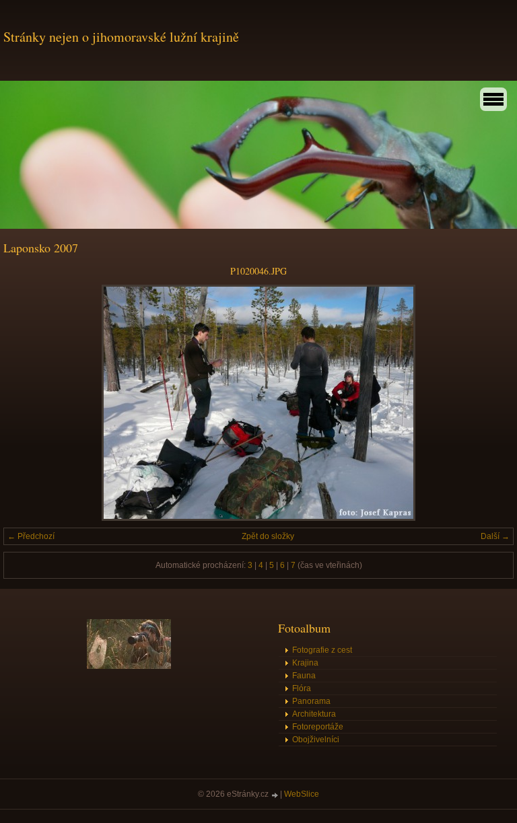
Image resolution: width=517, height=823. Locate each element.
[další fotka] (492, 403)
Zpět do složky (268, 536)
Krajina (305, 663)
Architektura (314, 714)
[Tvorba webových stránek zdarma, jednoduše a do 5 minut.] (275, 795)
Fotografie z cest (322, 650)
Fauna (304, 675)
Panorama (311, 701)
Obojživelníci (315, 739)
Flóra (301, 688)
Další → (495, 536)
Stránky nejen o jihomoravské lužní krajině (121, 37)
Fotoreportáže (317, 726)
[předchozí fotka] (25, 403)
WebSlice (301, 794)
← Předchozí (31, 536)
